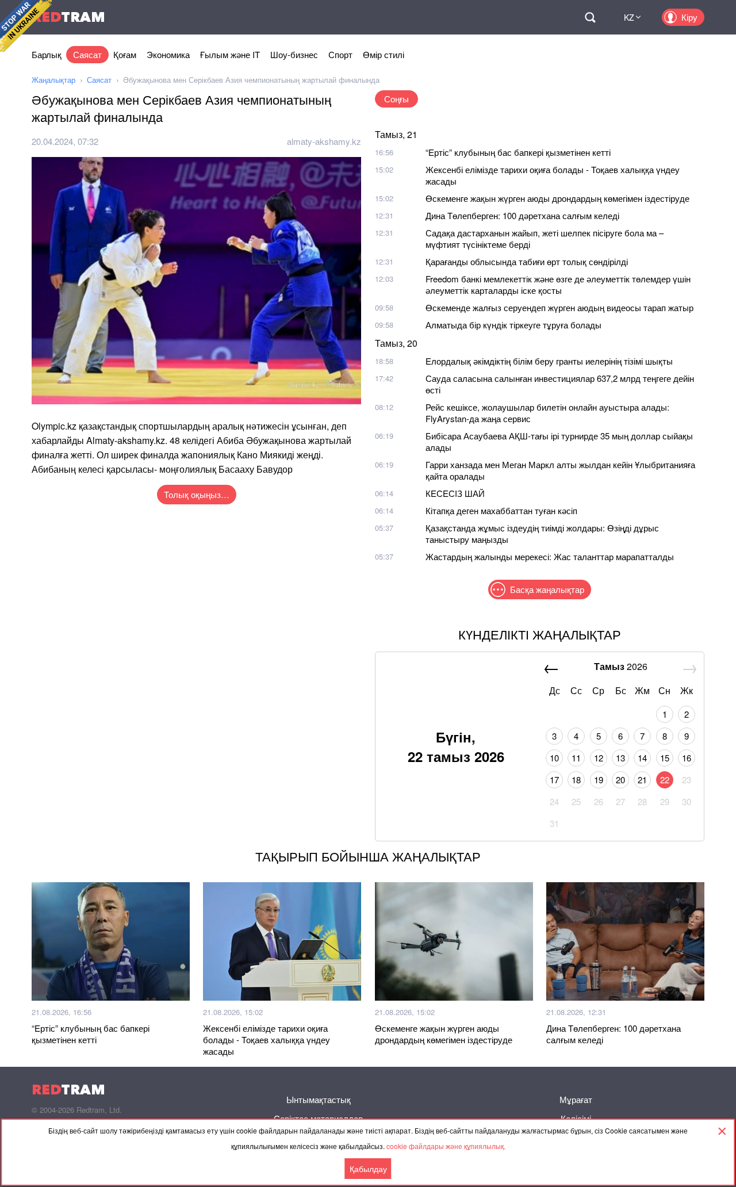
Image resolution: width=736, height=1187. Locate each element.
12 (598, 758)
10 (554, 758)
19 (598, 780)
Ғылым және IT (230, 54)
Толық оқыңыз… (196, 494)
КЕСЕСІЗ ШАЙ (455, 493)
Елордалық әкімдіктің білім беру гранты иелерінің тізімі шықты (549, 361)
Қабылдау (368, 1168)
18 (576, 780)
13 (620, 758)
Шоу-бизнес (294, 54)
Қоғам (124, 54)
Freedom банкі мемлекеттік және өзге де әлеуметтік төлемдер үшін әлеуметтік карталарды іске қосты (558, 284)
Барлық (47, 54)
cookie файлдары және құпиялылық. (445, 1146)
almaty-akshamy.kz (324, 141)
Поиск (590, 17)
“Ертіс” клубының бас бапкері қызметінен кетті (518, 152)
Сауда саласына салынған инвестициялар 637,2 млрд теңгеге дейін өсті (559, 384)
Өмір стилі (383, 54)
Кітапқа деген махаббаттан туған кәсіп (501, 510)
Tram (68, 17)
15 (664, 758)
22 (664, 780)
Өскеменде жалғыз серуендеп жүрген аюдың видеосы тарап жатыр (559, 307)
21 (642, 780)
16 (686, 758)
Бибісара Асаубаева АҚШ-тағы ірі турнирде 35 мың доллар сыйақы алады (559, 441)
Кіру (689, 17)
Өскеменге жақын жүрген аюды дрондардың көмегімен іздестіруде (557, 198)
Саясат (87, 54)
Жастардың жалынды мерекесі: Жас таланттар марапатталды (549, 556)
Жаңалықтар (53, 79)
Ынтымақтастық (318, 1099)
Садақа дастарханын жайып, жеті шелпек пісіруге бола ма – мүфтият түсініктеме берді (544, 238)
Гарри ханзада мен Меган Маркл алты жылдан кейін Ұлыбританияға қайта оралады (560, 470)
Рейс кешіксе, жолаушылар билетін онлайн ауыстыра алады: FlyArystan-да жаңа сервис (547, 412)
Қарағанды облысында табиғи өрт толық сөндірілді (526, 261)
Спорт (340, 54)
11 (576, 758)
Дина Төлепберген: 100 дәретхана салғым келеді (522, 215)
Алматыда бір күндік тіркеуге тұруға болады (513, 325)
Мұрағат (575, 1099)
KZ (629, 17)
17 (554, 780)
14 (642, 758)
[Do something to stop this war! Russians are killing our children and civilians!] (26, 26)
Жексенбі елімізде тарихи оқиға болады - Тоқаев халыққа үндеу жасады (552, 175)
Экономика (168, 54)
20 (620, 780)
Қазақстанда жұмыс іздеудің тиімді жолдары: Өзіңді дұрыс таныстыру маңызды (542, 533)
